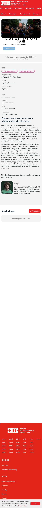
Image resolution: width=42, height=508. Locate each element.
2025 (38, 439)
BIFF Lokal (30, 8)
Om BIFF (4, 465)
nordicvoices (26, 71)
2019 (24, 452)
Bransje (36, 14)
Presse (4, 498)
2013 (18, 449)
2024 (31, 452)
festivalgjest (9, 71)
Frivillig (4, 490)
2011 (17, 442)
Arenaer (4, 485)
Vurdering (35, 211)
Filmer (3, 14)
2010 (18, 439)
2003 (4, 449)
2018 (24, 449)
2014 (18, 452)
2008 (11, 449)
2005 (11, 439)
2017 (24, 446)
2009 (11, 452)
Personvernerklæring (9, 469)
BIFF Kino (8, 8)
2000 (4, 439)
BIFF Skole (19, 8)
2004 (4, 452)
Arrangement (25, 14)
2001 (3, 442)
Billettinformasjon (8, 481)
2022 (31, 446)
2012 (18, 446)
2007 (11, 446)
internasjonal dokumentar (12, 34)
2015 (24, 439)
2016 (24, 442)
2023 (31, 449)
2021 (31, 442)
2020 (31, 439)
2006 (11, 442)
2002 (4, 446)
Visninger (12, 14)
